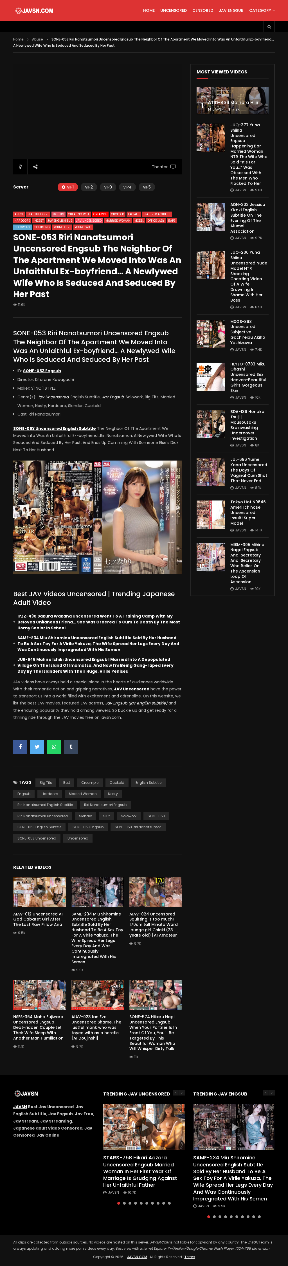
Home (149, 10)
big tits (46, 782)
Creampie (100, 214)
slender (85, 816)
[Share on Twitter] (37, 747)
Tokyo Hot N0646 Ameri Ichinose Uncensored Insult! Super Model (248, 512)
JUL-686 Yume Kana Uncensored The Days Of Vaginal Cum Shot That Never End (248, 470)
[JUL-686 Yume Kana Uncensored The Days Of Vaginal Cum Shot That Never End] (211, 472)
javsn (218, 109)
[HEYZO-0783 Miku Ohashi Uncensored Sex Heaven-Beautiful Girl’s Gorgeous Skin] (211, 377)
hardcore (50, 793)
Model (139, 221)
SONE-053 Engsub (88, 827)
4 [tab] (135, 1203)
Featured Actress (156, 214)
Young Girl (62, 227)
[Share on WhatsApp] (54, 747)
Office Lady (156, 221)
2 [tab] (124, 1203)
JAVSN (20, 1107)
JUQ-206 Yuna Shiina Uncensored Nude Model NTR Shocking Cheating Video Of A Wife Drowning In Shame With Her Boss (248, 276)
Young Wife (83, 227)
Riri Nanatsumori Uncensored (42, 816)
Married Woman (117, 221)
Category (260, 10)
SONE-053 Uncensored (36, 838)
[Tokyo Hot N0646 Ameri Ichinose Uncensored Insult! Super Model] (211, 514)
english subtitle (148, 782)
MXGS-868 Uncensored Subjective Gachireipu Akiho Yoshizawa (247, 332)
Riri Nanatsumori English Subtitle (45, 804)
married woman (83, 793)
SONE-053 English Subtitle (39, 827)
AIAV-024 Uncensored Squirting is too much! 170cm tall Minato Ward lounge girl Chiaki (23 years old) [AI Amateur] (154, 924)
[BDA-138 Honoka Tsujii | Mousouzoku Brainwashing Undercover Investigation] (211, 424)
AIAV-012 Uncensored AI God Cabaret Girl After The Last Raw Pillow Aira (38, 919)
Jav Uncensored (89, 221)
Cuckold (117, 214)
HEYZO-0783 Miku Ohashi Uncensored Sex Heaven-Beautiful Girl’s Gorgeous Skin (248, 377)
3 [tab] (130, 1203)
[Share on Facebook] (20, 747)
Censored (202, 10)
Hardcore (22, 221)
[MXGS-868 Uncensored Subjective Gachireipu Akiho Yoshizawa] (211, 334)
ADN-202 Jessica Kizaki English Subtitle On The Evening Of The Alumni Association (247, 218)
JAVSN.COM (137, 1256)
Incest (39, 221)
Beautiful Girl (38, 214)
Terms (189, 1256)
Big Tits (58, 214)
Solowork (22, 227)
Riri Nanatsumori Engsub (105, 804)
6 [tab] (146, 1203)
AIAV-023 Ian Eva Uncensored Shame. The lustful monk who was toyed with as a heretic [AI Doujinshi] (96, 1027)
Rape (171, 221)
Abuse (37, 39)
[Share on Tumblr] (71, 747)
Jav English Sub (60, 221)
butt (66, 782)
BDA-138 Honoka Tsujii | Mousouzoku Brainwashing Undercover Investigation (247, 425)
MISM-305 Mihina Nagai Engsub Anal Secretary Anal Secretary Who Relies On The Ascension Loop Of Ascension (247, 563)
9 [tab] (163, 1203)
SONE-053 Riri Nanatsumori (138, 827)
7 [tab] (152, 1203)
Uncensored (173, 10)
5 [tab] (141, 1203)
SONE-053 (156, 816)
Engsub (23, 793)
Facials (134, 214)
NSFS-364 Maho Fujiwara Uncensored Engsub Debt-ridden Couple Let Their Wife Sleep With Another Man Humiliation (38, 1027)
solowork (128, 816)
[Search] (269, 26)
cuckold (117, 782)
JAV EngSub (231, 10)
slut (106, 816)
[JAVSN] (34, 10)
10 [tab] (169, 1203)
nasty (113, 793)
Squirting (42, 227)
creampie (89, 782)
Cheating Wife (78, 214)
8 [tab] (158, 1203)
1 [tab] (118, 1203)
